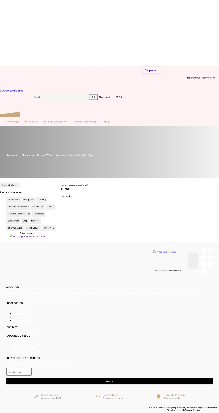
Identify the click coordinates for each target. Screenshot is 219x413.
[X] (209, 81)
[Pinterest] (198, 81)
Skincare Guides (21, 351)
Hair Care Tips (20, 345)
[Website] (214, 81)
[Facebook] (187, 81)
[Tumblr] (203, 81)
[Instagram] (192, 81)
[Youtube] (203, 271)
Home (63, 185)
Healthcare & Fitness (24, 348)
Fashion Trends (21, 342)
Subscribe (109, 381)
